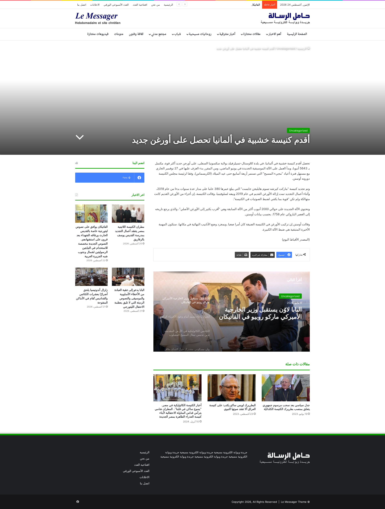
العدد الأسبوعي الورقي (116, 4)
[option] (231, 311)
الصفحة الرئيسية (297, 34)
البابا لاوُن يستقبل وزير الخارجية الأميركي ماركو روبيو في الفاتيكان (260, 313)
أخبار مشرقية (227, 34)
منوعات (118, 34)
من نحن (155, 4)
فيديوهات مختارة (97, 34)
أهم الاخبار (274, 34)
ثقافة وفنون (136, 34)
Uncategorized (286, 48)
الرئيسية (168, 4)
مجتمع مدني (158, 34)
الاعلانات (95, 4)
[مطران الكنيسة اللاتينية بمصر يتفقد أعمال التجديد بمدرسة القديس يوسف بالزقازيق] (128, 213)
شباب (177, 34)
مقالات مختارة (251, 34)
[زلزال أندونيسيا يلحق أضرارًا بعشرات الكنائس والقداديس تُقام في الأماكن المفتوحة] (91, 277)
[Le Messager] (192, 18)
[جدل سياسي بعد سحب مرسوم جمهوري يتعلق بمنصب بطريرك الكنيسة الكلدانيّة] (286, 387)
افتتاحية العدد (140, 4)
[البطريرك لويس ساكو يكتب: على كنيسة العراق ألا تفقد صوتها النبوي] (232, 387)
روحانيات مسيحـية (200, 34)
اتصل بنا (81, 4)
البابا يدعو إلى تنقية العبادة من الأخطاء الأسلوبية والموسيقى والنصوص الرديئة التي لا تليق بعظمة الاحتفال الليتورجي (129, 298)
